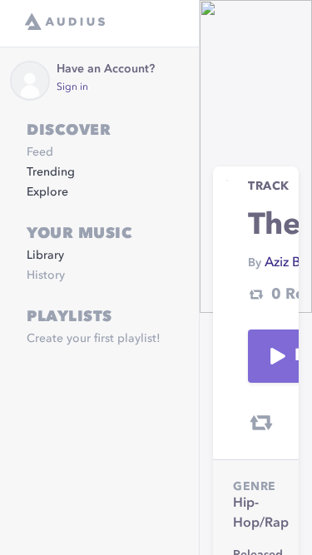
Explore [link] (47, 192)
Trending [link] (51, 172)
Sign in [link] (72, 87)
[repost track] (261, 422)
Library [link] (45, 255)
